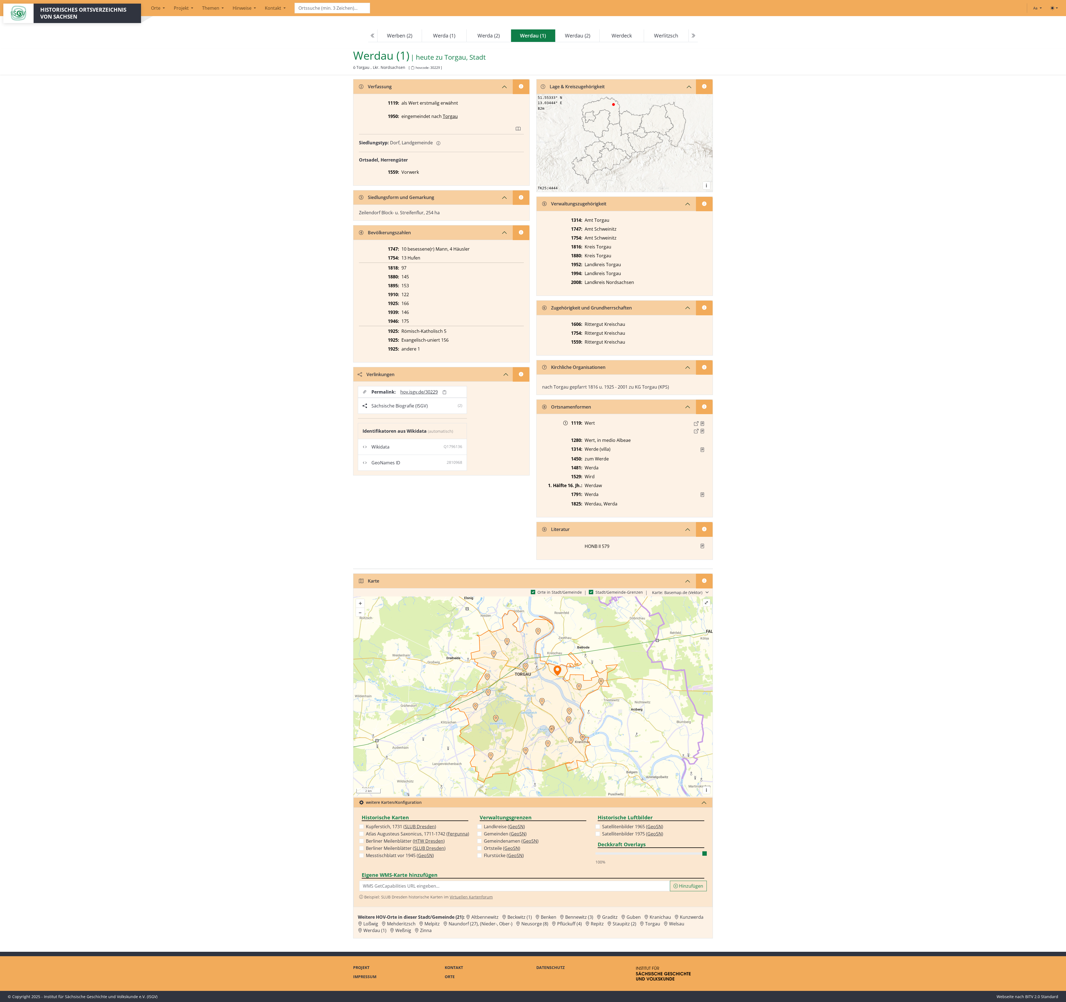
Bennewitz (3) (579, 917)
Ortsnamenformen (571, 407)
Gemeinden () (505, 834)
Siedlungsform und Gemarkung (401, 197)
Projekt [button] (182, 8)
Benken (548, 917)
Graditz (610, 917)
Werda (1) (444, 35)
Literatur (560, 529)
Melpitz (432, 924)
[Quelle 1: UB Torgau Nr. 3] (702, 423)
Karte (373, 581)
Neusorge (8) (534, 924)
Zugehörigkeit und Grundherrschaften (591, 308)
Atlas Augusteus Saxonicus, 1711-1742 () (417, 834)
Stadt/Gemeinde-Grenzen (619, 592)
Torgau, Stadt (465, 57)
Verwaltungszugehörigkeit (578, 204)
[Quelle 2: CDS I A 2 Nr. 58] (702, 431)
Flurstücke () (504, 855)
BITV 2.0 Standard (1041, 996)
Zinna (426, 930)
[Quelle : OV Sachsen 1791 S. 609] (702, 494)
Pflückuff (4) (569, 924)
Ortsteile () (502, 848)
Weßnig (403, 930)
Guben (634, 917)
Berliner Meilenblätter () (405, 841)
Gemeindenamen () (511, 841)
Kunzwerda (691, 917)
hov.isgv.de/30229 (419, 392)
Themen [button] (211, 8)
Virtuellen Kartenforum (471, 897)
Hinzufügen (690, 886)
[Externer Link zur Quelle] (696, 423)
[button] (702, 424)
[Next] (693, 35)
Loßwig (370, 924)
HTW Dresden (428, 841)
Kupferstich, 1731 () (401, 827)
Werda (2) (488, 35)
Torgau (450, 116)
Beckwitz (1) (519, 917)
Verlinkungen (380, 374)
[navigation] (533, 35)
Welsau (676, 924)
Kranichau (660, 917)
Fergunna (458, 834)
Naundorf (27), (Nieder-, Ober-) (480, 924)
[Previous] (373, 35)
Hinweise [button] (243, 8)
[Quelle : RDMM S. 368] (702, 449)
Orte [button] (156, 8)
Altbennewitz (485, 917)
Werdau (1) (374, 930)
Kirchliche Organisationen (578, 367)
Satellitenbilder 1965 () (632, 827)
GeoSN (425, 855)
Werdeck (622, 35)
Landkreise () (504, 827)
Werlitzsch (666, 35)
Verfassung (380, 87)
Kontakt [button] (273, 8)
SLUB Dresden (420, 827)
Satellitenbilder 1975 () (632, 834)
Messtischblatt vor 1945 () (400, 855)
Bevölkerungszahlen (389, 233)
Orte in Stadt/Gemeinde (559, 592)
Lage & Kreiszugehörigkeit (577, 87)
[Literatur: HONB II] (702, 546)
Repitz (597, 924)
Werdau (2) (577, 35)
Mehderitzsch (401, 924)
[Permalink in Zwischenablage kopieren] (444, 392)
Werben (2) (399, 35)
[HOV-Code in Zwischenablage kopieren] (412, 68)
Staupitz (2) (624, 924)
